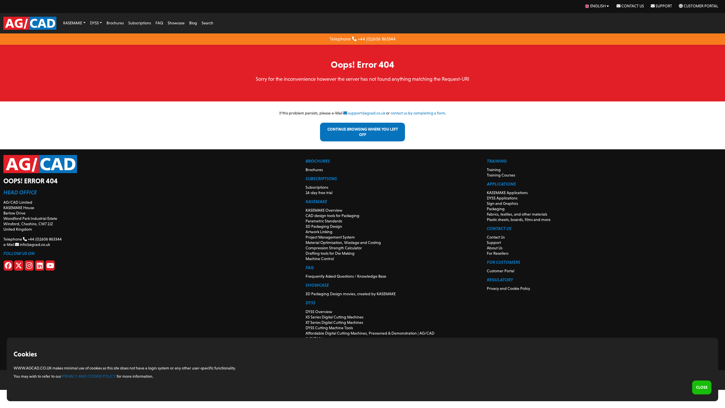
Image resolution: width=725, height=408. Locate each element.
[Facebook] (8, 266)
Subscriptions (139, 23)
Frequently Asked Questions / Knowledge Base (346, 276)
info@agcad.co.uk (34, 244)
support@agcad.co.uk (366, 113)
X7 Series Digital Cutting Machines (334, 322)
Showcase (176, 23)
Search (207, 23)
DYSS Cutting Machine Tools (329, 328)
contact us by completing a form (418, 113)
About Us (494, 248)
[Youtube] (50, 266)
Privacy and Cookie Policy (508, 288)
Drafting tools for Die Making (330, 253)
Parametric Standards (324, 221)
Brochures (115, 23)
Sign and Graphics (502, 203)
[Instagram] (29, 266)
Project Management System (330, 237)
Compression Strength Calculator (334, 248)
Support (663, 6)
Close (701, 387)
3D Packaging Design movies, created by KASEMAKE (351, 294)
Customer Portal (700, 6)
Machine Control (320, 258)
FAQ (159, 23)
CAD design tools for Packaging (332, 215)
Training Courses (501, 175)
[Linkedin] (39, 266)
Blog (193, 23)
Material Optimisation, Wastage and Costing (343, 242)
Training (494, 169)
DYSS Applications (502, 198)
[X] (19, 266)
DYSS (94, 23)
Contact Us (632, 6)
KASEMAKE (72, 23)
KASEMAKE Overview (324, 210)
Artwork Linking (319, 232)
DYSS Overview (319, 311)
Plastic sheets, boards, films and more (519, 219)
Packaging (496, 209)
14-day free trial (319, 192)
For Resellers (497, 253)
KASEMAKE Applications (507, 192)
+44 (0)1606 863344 (376, 39)
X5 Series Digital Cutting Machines (334, 317)
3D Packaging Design (324, 226)
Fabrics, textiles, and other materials (517, 214)
